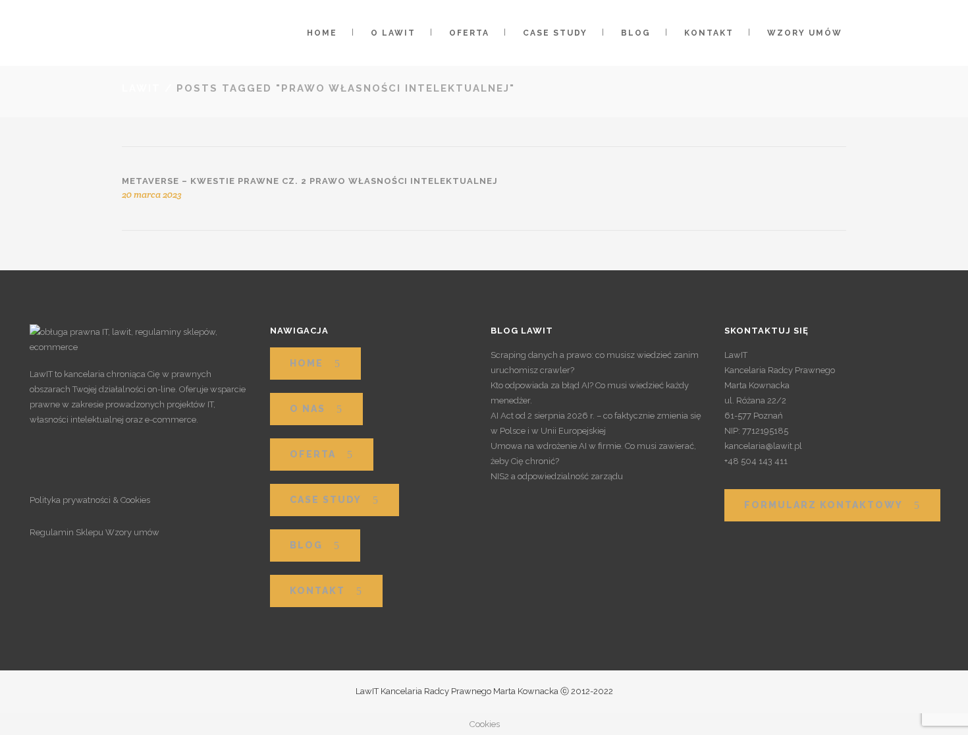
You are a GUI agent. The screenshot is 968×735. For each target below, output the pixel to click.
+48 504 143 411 (756, 461)
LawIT (141, 88)
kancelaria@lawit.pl (763, 446)
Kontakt (317, 590)
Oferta (313, 454)
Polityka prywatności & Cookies (90, 500)
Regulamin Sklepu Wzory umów (94, 532)
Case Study (326, 499)
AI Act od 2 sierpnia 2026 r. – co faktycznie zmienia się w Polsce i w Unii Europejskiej (596, 423)
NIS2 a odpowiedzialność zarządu (557, 476)
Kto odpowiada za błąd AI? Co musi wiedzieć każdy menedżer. (590, 392)
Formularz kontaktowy (823, 505)
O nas (307, 408)
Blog (306, 545)
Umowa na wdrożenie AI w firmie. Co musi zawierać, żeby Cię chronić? (593, 453)
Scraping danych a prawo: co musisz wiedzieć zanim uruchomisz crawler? (595, 362)
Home (306, 363)
